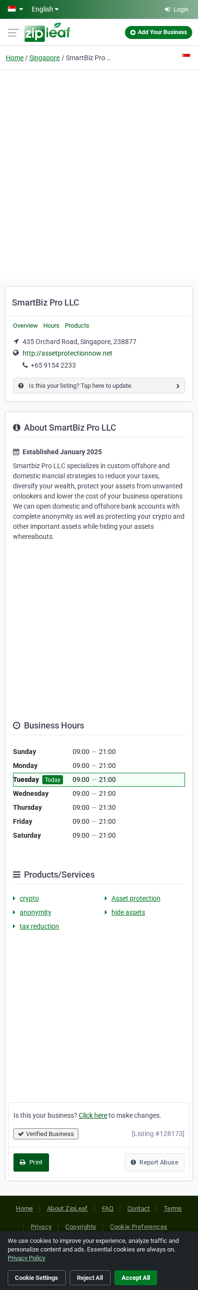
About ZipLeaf (67, 1208)
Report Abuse (158, 1162)
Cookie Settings (36, 1277)
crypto (29, 898)
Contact (138, 1208)
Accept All (136, 1277)
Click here (93, 1115)
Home (15, 58)
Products (77, 325)
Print (34, 1162)
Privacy (41, 1226)
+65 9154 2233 (53, 365)
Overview (25, 325)
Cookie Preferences (138, 1226)
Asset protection (136, 898)
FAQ (107, 1208)
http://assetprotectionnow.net (67, 353)
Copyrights (80, 1226)
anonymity (35, 912)
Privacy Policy (26, 1258)
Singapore (44, 58)
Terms (173, 1208)
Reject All (90, 1277)
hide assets (128, 912)
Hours (51, 325)
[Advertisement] (99, 173)
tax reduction (39, 926)
